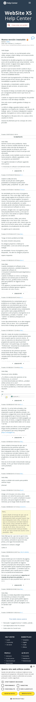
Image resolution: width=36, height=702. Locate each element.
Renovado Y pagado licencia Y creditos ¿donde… (18, 623)
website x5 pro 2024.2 (28, 45)
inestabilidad (13, 45)
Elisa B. (22, 490)
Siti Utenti (9, 645)
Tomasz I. (22, 189)
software (19, 45)
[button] (18, 699)
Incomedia (26, 656)
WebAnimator (27, 661)
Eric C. (21, 175)
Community (9, 642)
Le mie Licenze (10, 658)
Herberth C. (23, 507)
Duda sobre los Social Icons (12, 628)
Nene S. (22, 260)
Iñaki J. (8, 42)
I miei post (9, 656)
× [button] (34, 666)
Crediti (24, 645)
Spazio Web (9, 663)
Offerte (25, 647)
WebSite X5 (26, 658)
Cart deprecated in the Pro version (14, 625)
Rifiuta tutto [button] (26, 693)
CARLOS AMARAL (24, 552)
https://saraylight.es (8, 432)
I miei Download (10, 661)
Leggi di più (16, 678)
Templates (26, 640)
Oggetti (25, 642)
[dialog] (18, 683)
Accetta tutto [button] (10, 693)
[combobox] (31, 667)
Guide (8, 640)
